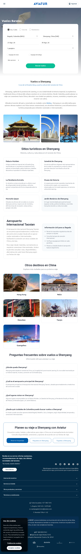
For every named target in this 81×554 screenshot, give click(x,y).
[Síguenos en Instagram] (60, 464)
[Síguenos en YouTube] (78, 464)
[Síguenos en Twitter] (69, 464)
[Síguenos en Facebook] (56, 464)
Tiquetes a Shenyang (63, 440)
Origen (8, 32)
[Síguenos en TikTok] (65, 464)
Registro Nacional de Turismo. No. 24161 (41, 537)
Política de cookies (14, 543)
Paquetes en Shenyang (41, 440)
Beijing (49, 103)
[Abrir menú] (4, 4)
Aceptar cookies (14, 548)
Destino (44, 32)
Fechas (9, 39)
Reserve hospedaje (17, 440)
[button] (23, 42)
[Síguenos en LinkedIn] (73, 464)
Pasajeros (9, 44)
